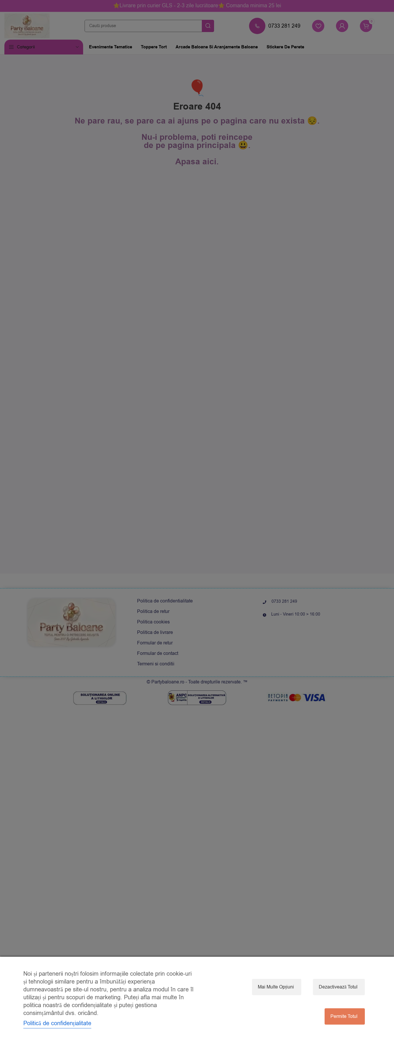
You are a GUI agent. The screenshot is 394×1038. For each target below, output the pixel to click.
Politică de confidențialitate (57, 1023)
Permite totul (344, 1016)
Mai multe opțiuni (276, 987)
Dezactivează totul (338, 987)
